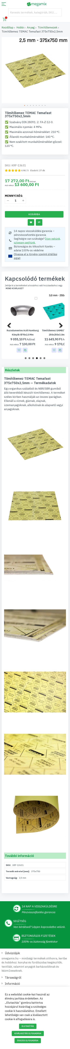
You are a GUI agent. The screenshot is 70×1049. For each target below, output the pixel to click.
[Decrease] (8, 201)
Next (59, 324)
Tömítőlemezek (47, 27)
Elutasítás (28, 1026)
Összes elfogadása (27, 1040)
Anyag (31, 27)
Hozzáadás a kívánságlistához (31, 222)
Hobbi (20, 27)
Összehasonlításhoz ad (39, 222)
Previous (10, 324)
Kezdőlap (7, 27)
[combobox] (35, 12)
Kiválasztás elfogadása (27, 1033)
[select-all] (15, 288)
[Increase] (23, 201)
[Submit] (58, 12)
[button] (24, 105)
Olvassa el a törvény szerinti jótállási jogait (35, 256)
